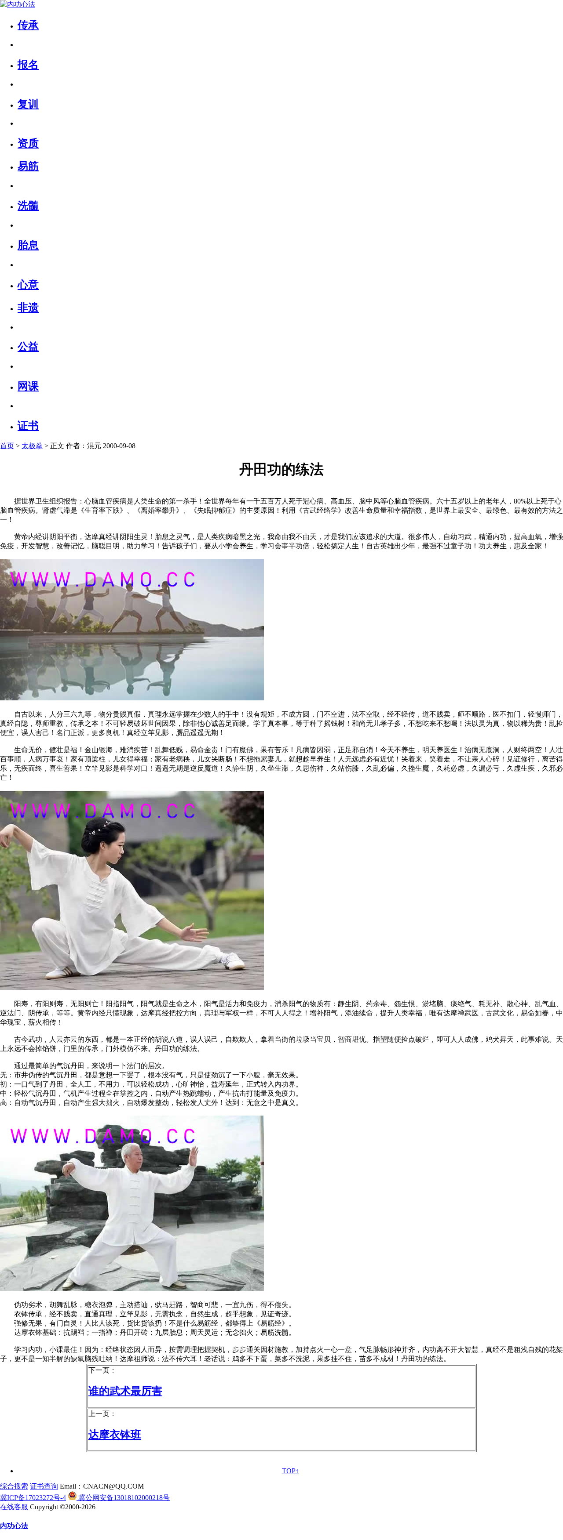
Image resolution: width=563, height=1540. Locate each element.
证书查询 (44, 1486)
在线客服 (14, 1507)
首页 (7, 445)
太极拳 (32, 445)
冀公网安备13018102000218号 (123, 1497)
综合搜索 (14, 1486)
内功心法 (14, 1525)
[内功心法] (17, 4)
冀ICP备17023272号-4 (33, 1497)
